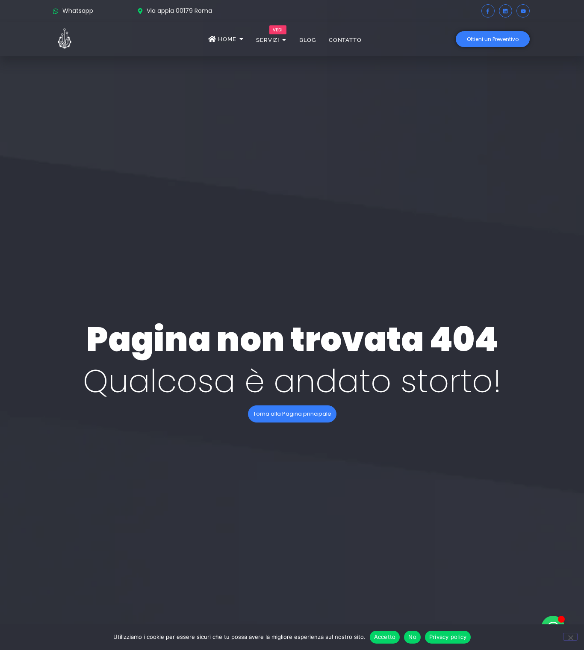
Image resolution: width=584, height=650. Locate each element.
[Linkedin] (505, 11)
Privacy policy (448, 636)
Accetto (385, 636)
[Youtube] (523, 11)
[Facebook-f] (488, 11)
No (412, 636)
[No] (570, 637)
